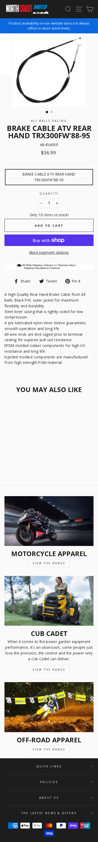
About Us (49, 797)
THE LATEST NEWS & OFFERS (49, 813)
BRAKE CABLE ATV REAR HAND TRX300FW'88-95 (49, 177)
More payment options (49, 252)
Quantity (49, 193)
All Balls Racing (49, 121)
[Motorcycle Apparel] (49, 521)
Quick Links (49, 766)
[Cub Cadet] (49, 601)
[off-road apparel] (49, 707)
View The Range (49, 563)
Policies (49, 782)
